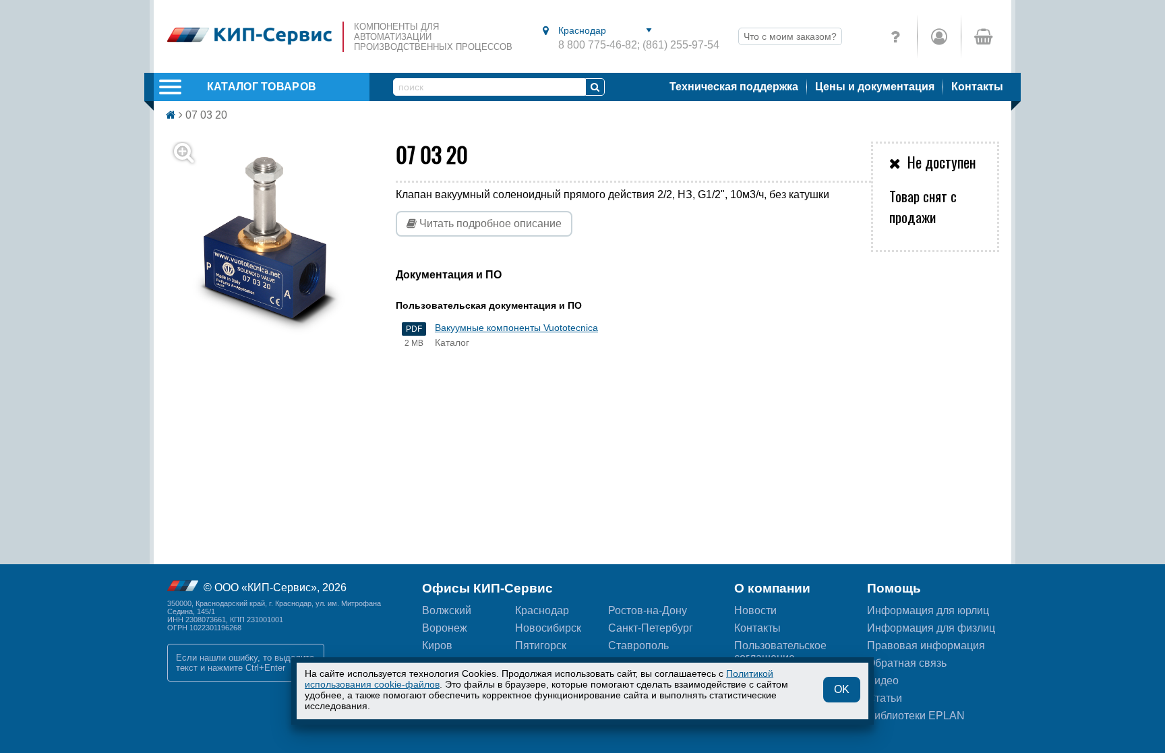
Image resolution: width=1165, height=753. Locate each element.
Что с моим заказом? (790, 36)
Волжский (446, 610)
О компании (772, 588)
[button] (274, 242)
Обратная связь (907, 663)
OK (841, 689)
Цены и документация (874, 86)
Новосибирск (548, 628)
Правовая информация (926, 645)
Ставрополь (638, 645)
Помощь (894, 588)
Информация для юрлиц (928, 610)
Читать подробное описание (489, 223)
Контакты (977, 86)
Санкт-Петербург (650, 628)
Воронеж (444, 628)
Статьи (884, 698)
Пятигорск (540, 645)
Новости (755, 610)
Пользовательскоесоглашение (780, 651)
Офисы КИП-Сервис (487, 588)
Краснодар (542, 610)
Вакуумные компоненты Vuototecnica (516, 327)
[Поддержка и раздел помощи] (895, 36)
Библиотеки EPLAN (916, 715)
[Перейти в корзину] (983, 36)
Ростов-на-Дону (647, 610)
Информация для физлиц (931, 628)
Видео (883, 680)
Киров (437, 645)
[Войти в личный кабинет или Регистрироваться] (939, 36)
